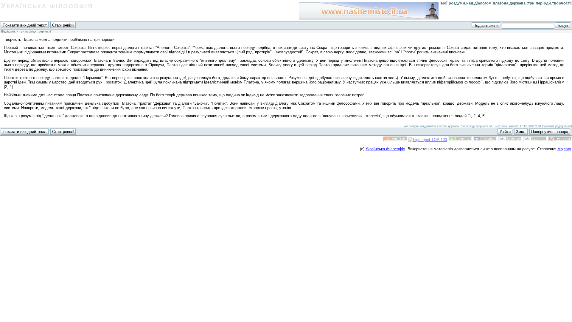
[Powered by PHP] (485, 139)
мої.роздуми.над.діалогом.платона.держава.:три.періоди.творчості (506, 3)
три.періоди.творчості (35, 31)
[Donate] (460, 139)
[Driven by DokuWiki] (560, 139)
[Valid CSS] (535, 139)
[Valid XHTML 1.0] (510, 139)
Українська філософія (47, 5)
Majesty (564, 149)
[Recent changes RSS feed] (395, 139)
